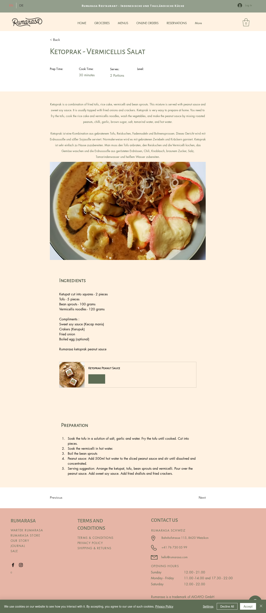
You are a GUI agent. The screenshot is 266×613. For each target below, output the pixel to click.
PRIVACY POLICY (91, 543)
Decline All (227, 606)
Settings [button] (208, 606)
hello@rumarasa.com (174, 557)
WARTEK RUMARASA (27, 530)
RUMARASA (23, 520)
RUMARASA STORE (25, 535)
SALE (14, 551)
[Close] (261, 606)
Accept (248, 606)
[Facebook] (13, 565)
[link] (246, 22)
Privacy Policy (164, 606)
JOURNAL (18, 546)
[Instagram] (20, 565)
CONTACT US (164, 520)
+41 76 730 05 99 (174, 547)
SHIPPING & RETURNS (95, 548)
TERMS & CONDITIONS (96, 538)
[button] (127, 374)
